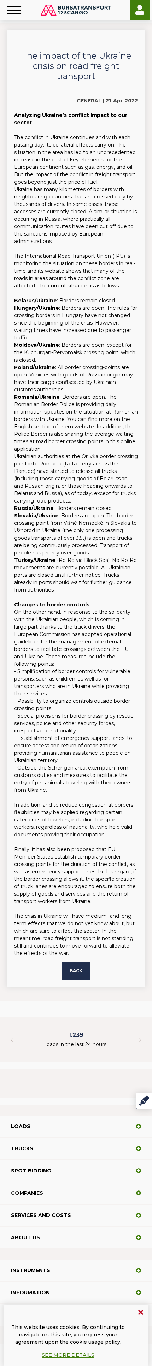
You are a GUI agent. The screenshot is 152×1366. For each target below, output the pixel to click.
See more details (68, 1355)
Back (76, 970)
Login (140, 10)
